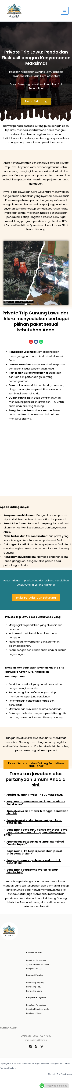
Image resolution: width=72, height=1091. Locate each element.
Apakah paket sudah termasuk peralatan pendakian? (34, 822)
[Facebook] (36, 1046)
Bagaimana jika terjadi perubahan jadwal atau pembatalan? (34, 852)
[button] (36, 794)
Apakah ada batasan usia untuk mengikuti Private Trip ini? (35, 843)
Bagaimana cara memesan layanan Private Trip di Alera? (35, 803)
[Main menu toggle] (65, 11)
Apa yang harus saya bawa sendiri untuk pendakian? (33, 862)
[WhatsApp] (41, 1046)
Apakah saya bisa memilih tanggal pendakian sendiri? (37, 812)
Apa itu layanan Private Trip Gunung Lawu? (34, 794)
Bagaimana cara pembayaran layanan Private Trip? (32, 871)
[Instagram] (30, 1046)
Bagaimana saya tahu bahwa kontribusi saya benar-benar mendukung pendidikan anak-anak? (35, 832)
